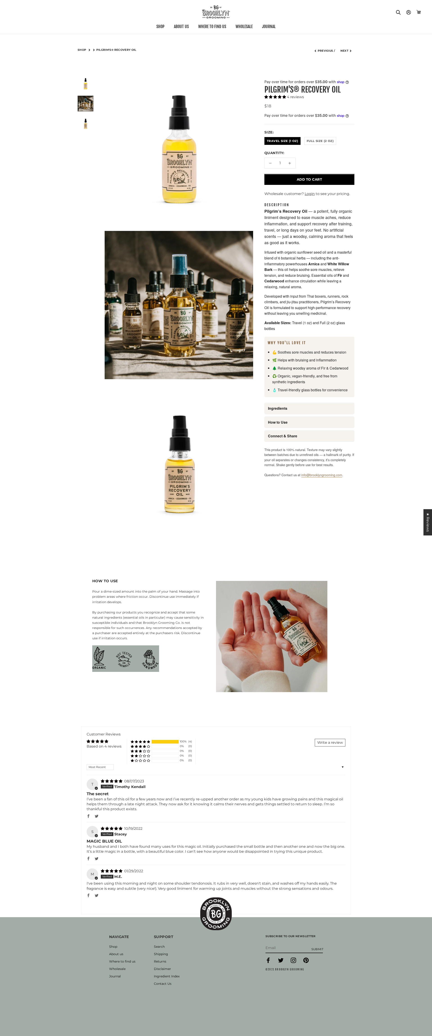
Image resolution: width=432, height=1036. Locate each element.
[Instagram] (293, 962)
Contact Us (162, 984)
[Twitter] (281, 962)
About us (181, 26)
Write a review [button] (330, 742)
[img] (112, 781)
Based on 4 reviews (104, 746)
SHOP (82, 49)
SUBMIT (317, 949)
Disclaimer (162, 969)
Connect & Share (282, 436)
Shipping (161, 954)
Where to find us (212, 26)
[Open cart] (418, 12)
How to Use (278, 422)
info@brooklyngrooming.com (321, 475)
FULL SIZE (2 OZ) (320, 141)
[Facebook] (268, 962)
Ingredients (277, 408)
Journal (269, 26)
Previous (325, 50)
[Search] (398, 12)
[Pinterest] (306, 962)
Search (159, 947)
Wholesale (244, 26)
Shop (160, 26)
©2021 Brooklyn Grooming (285, 969)
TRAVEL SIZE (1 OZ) (282, 141)
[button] (275, 97)
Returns (160, 961)
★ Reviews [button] (428, 522)
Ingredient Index (167, 976)
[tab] (276, 205)
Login (310, 194)
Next (344, 50)
